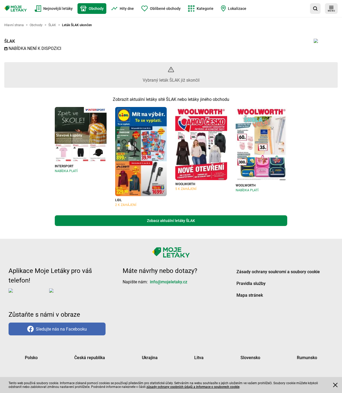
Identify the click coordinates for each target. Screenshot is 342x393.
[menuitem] (53, 8)
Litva (199, 357)
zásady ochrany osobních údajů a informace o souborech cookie (192, 387)
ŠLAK (9, 41)
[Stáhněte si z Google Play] (70, 294)
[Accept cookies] (335, 385)
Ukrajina (150, 357)
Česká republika (89, 357)
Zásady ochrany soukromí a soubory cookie (278, 271)
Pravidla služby (251, 283)
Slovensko (250, 357)
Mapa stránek (249, 295)
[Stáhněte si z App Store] (28, 294)
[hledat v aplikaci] (315, 8)
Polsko (31, 357)
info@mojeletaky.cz (168, 281)
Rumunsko (307, 357)
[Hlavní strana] (15, 8)
